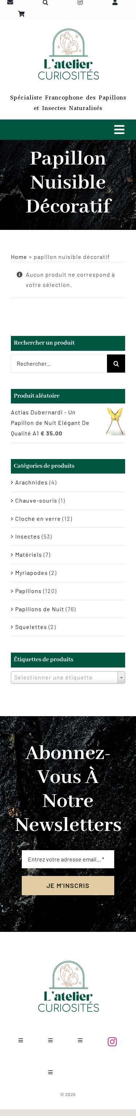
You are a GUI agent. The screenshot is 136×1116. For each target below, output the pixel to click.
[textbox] (68, 677)
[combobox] (68, 677)
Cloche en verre (38, 518)
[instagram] (112, 1041)
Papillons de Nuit (39, 608)
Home (19, 256)
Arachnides (31, 482)
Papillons (28, 590)
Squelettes (31, 626)
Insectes (27, 536)
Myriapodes (31, 572)
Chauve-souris (36, 500)
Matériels (28, 554)
